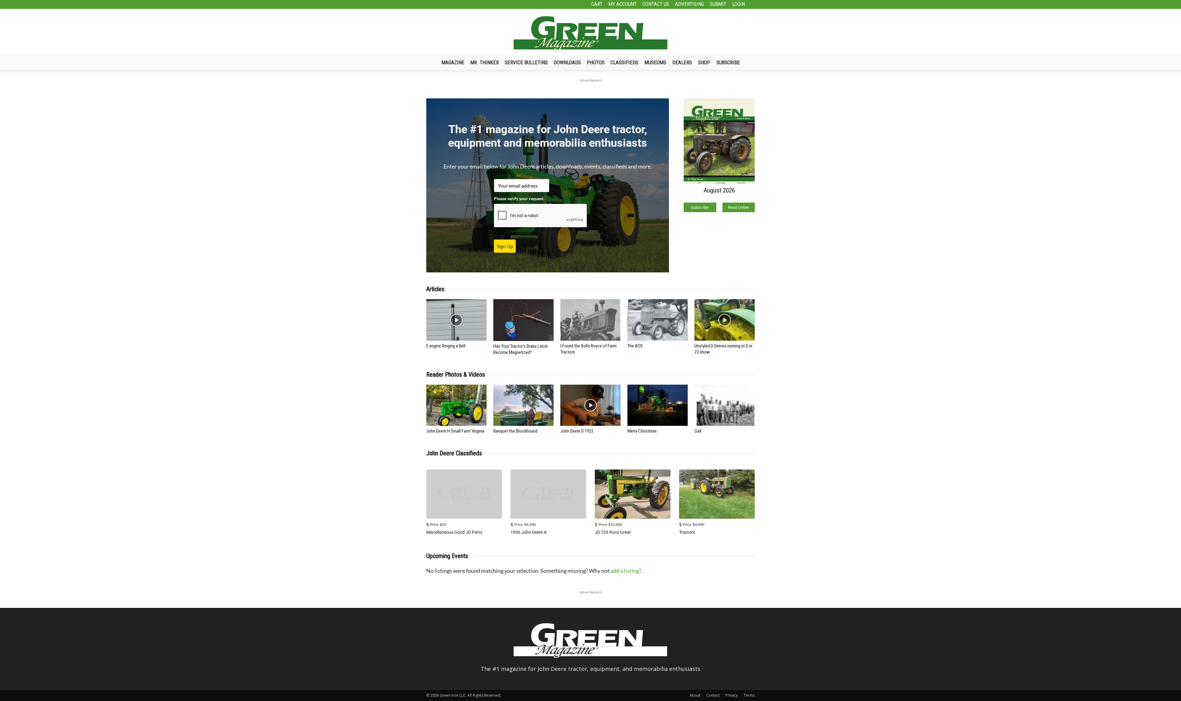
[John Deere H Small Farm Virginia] (456, 405)
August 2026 (719, 190)
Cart (596, 4)
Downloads (567, 62)
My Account (622, 4)
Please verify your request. (520, 198)
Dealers (682, 62)
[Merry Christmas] (657, 405)
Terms (749, 695)
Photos (596, 62)
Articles (435, 289)
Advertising (689, 4)
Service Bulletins (526, 62)
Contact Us (655, 4)
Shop (704, 62)
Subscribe (728, 62)
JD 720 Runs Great (613, 532)
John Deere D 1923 (576, 431)
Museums (655, 62)
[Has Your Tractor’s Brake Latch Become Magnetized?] (523, 320)
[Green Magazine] (590, 33)
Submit (718, 4)
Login (738, 4)
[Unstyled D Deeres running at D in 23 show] (724, 320)
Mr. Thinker (484, 62)
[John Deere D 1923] (590, 405)
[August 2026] (719, 141)
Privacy (732, 695)
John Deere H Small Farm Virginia (455, 431)
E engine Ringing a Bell (445, 346)
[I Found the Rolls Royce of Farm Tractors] (590, 320)
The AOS (635, 346)
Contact (713, 695)
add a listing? (625, 570)
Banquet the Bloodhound (515, 431)
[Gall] (724, 405)
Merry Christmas (642, 431)
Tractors (687, 532)
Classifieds (624, 62)
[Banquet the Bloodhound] (523, 405)
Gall (697, 431)
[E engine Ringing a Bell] (456, 320)
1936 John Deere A (529, 532)
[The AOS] (657, 320)
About (695, 695)
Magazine (452, 62)
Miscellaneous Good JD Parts (454, 532)
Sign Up (505, 246)
